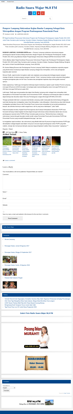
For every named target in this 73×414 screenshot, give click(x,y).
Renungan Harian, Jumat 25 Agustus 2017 (17, 246)
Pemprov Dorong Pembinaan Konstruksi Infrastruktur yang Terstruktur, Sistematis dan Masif (36, 151)
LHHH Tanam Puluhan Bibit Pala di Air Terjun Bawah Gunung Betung (24, 303)
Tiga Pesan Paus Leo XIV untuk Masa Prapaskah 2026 (21, 307)
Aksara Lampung (10, 239)
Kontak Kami (10, 1)
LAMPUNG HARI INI (22, 34)
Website (5, 205)
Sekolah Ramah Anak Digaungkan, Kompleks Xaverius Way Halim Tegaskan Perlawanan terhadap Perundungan (37, 299)
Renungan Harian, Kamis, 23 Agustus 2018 (17, 265)
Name (5, 192)
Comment (5, 174)
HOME (3, 1)
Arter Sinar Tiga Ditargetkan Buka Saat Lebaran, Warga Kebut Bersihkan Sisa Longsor (30, 301)
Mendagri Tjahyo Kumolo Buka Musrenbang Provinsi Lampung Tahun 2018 (16, 150)
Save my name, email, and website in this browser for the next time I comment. (26, 214)
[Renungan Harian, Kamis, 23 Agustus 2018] (10, 276)
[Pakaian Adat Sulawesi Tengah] (10, 288)
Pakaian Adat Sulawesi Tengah (13, 278)
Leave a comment (10, 160)
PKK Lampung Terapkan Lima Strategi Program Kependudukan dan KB (56, 150)
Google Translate (67, 393)
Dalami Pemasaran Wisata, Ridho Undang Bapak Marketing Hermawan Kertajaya (26, 151)
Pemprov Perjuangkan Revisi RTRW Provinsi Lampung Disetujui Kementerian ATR (7, 150)
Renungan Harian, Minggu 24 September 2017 (18, 252)
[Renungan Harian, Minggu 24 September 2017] (10, 263)
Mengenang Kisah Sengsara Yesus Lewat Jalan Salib (20, 305)
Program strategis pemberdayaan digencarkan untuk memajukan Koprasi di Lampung (46, 150)
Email (5, 198)
